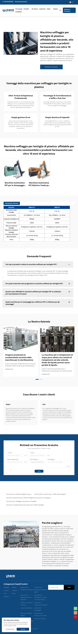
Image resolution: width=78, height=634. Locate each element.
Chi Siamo (35, 9)
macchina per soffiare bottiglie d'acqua (18, 494)
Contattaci (18, 12)
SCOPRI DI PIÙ (9, 369)
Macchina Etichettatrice (27, 608)
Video (48, 9)
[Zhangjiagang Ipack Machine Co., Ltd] (7, 10)
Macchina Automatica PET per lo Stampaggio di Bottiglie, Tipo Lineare (15, 184)
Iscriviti (69, 587)
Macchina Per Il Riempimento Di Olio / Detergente (26, 597)
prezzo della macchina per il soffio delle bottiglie (50, 494)
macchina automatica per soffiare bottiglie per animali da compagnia (28, 498)
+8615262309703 (8, 1)
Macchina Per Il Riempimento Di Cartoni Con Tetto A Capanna (40, 597)
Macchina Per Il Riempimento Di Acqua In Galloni (40, 590)
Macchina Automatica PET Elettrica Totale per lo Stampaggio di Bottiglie (39, 184)
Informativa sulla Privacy (33, 628)
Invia (39, 471)
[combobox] (37, 462)
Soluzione (42, 9)
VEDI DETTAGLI (14, 169)
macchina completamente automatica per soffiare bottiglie (25, 505)
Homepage (18, 9)
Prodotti (26, 9)
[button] (37, 379)
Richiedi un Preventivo (67, 10)
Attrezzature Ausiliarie (40, 618)
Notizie (55, 9)
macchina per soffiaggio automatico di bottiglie (21, 501)
